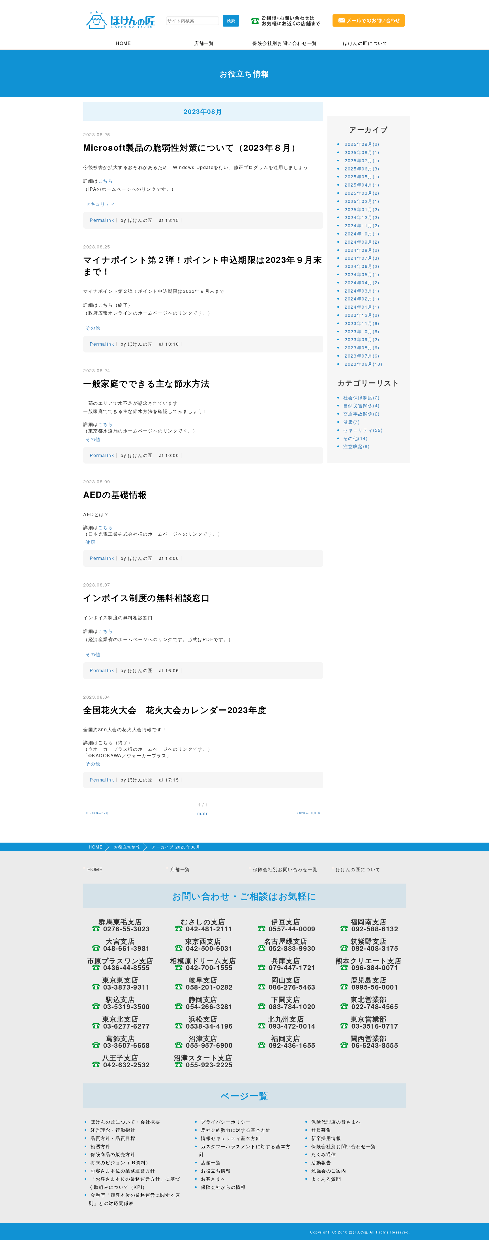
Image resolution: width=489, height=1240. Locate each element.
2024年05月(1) (362, 274)
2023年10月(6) (362, 331)
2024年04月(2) (362, 282)
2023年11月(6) (362, 323)
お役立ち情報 (127, 847)
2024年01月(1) (362, 307)
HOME (123, 43)
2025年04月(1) (362, 184)
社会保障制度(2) (361, 397)
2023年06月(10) (363, 364)
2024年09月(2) (362, 242)
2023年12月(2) (362, 315)
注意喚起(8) (356, 446)
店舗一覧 (204, 43)
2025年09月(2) (362, 144)
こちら (105, 181)
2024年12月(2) (362, 217)
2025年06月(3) (362, 168)
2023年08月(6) (362, 347)
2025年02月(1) (362, 201)
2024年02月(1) (362, 298)
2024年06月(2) (362, 266)
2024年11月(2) (362, 225)
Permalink (102, 220)
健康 (90, 542)
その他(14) (355, 438)
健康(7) (351, 422)
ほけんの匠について (365, 43)
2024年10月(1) (362, 233)
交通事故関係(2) (361, 413)
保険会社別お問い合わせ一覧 (284, 43)
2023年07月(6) (362, 355)
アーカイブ (368, 129)
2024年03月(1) (362, 290)
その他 (92, 327)
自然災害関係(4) (361, 405)
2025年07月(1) (362, 160)
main (203, 813)
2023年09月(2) (362, 339)
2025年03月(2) (362, 193)
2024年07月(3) (362, 258)
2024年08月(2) (362, 250)
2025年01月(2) (362, 209)
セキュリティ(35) (363, 430)
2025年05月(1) (362, 176)
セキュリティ (100, 204)
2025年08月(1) (362, 152)
